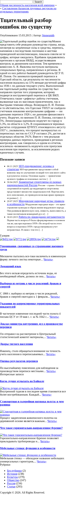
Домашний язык (10, 266)
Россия (11, 483)
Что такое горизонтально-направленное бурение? (31, 427)
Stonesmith (48, 35)
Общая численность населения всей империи (27, 5)
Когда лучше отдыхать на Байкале (22, 381)
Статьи (11, 486)
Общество (13, 480)
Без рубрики (14, 470)
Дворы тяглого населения (16, 343)
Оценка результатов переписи (19, 361)
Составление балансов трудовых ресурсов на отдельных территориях (28, 10)
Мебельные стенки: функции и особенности (27, 448)
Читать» (48, 259)
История (12, 473)
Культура (12, 476)
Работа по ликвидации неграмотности (42, 216)
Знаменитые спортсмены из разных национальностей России (34, 183)
